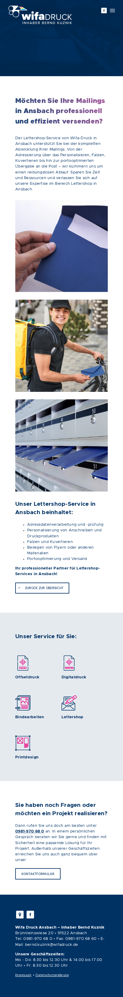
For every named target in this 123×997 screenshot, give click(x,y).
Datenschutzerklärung (52, 975)
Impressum (23, 975)
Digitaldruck (73, 677)
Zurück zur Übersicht (44, 588)
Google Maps (20, 914)
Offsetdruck (27, 677)
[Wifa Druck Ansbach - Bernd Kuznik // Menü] (112, 10)
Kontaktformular (38, 874)
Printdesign (27, 757)
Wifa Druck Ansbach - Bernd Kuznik (40, 15)
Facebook (104, 10)
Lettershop (72, 717)
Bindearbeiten (29, 717)
